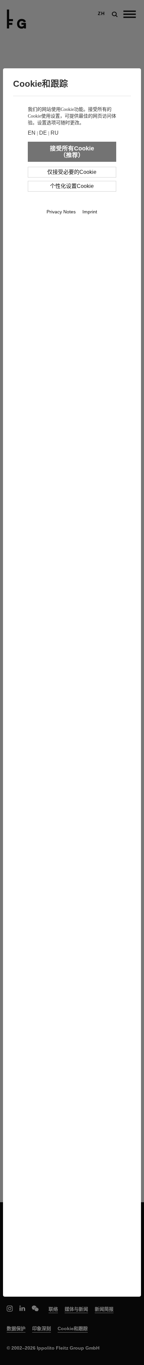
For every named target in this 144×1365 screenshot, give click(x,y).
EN (31, 133)
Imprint (89, 211)
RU (55, 133)
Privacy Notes (61, 211)
